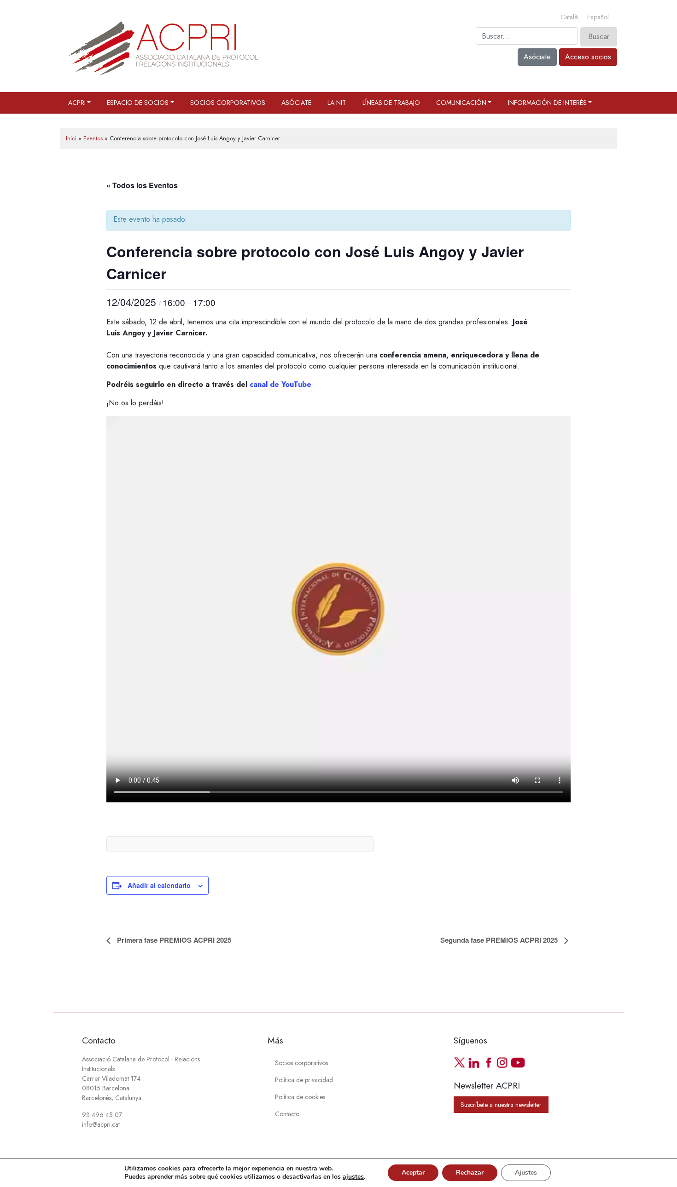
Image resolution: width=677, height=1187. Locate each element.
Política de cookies (300, 1096)
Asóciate (537, 57)
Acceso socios (588, 57)
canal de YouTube (280, 384)
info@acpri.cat (101, 1124)
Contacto (287, 1113)
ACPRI (77, 102)
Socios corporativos (227, 102)
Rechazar (470, 1172)
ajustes (353, 1177)
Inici (71, 138)
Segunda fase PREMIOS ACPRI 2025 (500, 940)
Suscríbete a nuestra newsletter (501, 1104)
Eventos (93, 138)
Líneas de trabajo (391, 102)
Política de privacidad (304, 1079)
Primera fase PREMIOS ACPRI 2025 (173, 940)
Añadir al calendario (159, 885)
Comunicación (461, 102)
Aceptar (413, 1172)
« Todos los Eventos (142, 185)
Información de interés (547, 102)
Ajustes (526, 1172)
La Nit (336, 102)
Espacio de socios (138, 102)
